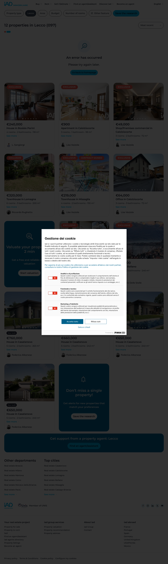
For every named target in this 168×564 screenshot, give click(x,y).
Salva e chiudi (84, 327)
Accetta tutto (72, 321)
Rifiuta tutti (95, 321)
